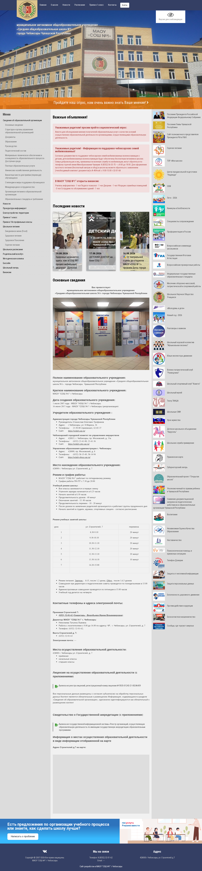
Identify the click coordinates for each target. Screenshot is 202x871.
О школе (54, 5)
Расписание (80, 5)
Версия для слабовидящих (170, 19)
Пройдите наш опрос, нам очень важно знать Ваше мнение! (100, 102)
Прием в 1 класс (96, 5)
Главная (43, 5)
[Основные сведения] (101, 333)
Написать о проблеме (23, 836)
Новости (66, 5)
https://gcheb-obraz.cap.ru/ (79, 457)
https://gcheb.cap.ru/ (76, 430)
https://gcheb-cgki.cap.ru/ (78, 444)
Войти (124, 5)
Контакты (112, 5)
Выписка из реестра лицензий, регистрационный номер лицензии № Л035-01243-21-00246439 (100, 685)
